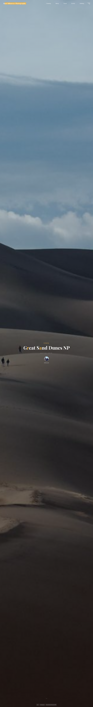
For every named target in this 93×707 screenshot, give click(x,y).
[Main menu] (88, 3)
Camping (46, 343)
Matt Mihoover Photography (14, 3)
